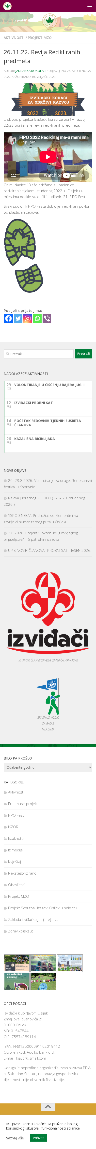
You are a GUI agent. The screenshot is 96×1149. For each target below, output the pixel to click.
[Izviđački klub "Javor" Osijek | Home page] (8, 6)
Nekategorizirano (22, 873)
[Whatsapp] (37, 318)
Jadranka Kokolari (31, 70)
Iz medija (15, 849)
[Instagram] (27, 318)
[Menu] (90, 6)
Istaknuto (16, 838)
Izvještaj (14, 861)
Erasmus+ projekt (23, 803)
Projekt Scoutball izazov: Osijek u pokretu (42, 907)
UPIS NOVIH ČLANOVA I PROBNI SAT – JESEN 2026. (49, 550)
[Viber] (47, 318)
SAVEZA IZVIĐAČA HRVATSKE (59, 660)
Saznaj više (15, 1138)
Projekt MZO (40, 37)
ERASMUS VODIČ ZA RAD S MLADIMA (48, 723)
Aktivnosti (14, 37)
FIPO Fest (16, 815)
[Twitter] (18, 318)
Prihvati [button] (38, 1137)
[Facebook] (8, 318)
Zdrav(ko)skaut (20, 931)
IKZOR (13, 826)
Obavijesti (16, 884)
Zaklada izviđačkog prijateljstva (33, 919)
